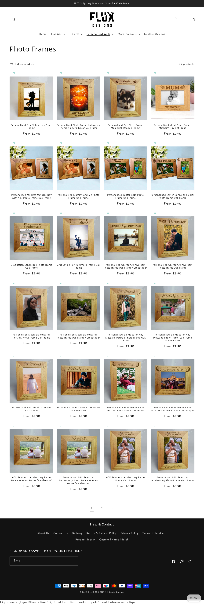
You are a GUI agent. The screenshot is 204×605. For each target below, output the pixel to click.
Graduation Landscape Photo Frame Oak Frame (31, 266)
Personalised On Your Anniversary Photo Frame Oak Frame (172, 266)
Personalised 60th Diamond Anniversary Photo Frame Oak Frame (172, 479)
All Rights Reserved (114, 592)
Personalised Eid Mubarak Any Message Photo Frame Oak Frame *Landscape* (172, 337)
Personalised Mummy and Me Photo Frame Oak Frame (78, 196)
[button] (14, 19)
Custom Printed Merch (113, 539)
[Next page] (112, 508)
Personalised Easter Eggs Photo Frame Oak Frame (125, 196)
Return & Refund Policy (101, 533)
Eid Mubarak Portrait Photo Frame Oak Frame (31, 409)
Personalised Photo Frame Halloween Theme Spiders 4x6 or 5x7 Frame (78, 127)
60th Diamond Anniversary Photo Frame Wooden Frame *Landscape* (31, 479)
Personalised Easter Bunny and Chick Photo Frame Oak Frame (172, 196)
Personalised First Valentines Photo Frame (31, 127)
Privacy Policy (129, 533)
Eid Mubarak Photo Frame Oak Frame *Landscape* (78, 409)
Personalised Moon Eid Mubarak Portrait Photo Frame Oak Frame (31, 336)
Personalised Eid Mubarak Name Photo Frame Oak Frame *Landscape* (172, 409)
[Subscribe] (74, 561)
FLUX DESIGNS (96, 592)
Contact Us (60, 533)
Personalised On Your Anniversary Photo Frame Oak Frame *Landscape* (125, 266)
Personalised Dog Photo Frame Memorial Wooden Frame (125, 127)
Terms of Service (153, 533)
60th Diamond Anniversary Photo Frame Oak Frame (125, 479)
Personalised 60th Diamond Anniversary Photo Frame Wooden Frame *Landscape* (78, 480)
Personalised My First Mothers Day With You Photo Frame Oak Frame (31, 196)
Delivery (77, 533)
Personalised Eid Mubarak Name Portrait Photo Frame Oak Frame (125, 409)
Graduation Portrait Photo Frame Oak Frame (78, 266)
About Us (43, 533)
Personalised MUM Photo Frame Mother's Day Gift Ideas (172, 127)
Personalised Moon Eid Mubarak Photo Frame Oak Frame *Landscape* (78, 336)
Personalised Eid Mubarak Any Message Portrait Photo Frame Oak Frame (125, 337)
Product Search (85, 539)
